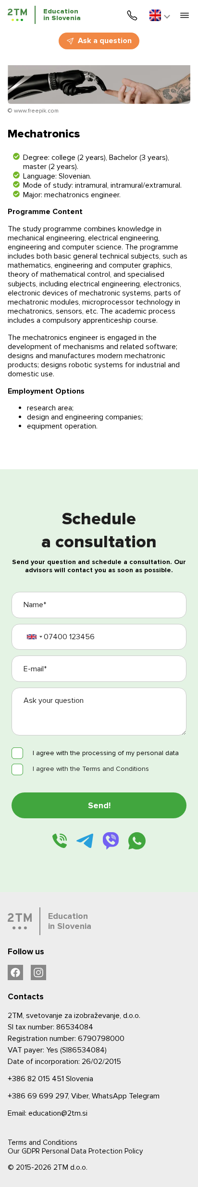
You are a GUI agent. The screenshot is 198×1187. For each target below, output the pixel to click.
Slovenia (50, 1079)
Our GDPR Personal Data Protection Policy (75, 1151)
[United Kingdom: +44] (34, 637)
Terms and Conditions (42, 1142)
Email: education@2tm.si (47, 1113)
